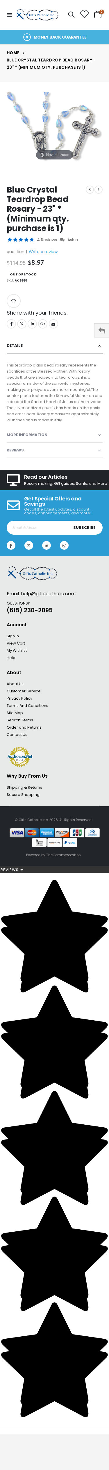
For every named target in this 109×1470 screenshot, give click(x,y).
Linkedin (46, 545)
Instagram (64, 545)
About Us (15, 684)
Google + (42, 324)
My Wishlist (17, 650)
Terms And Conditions (27, 705)
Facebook (11, 324)
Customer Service (24, 691)
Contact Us (17, 734)
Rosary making (38, 483)
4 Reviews (47, 240)
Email (53, 324)
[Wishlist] (85, 14)
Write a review (43, 252)
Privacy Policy (19, 698)
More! (102, 483)
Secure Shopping (23, 794)
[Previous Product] (90, 190)
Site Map (15, 713)
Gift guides (64, 483)
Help (11, 657)
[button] (21, 239)
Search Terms (20, 720)
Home (13, 53)
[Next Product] (98, 190)
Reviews (12, 869)
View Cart (16, 643)
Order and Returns (24, 727)
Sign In (13, 636)
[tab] (55, 345)
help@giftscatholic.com (48, 593)
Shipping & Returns (24, 787)
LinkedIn (32, 324)
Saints (81, 483)
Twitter (21, 324)
